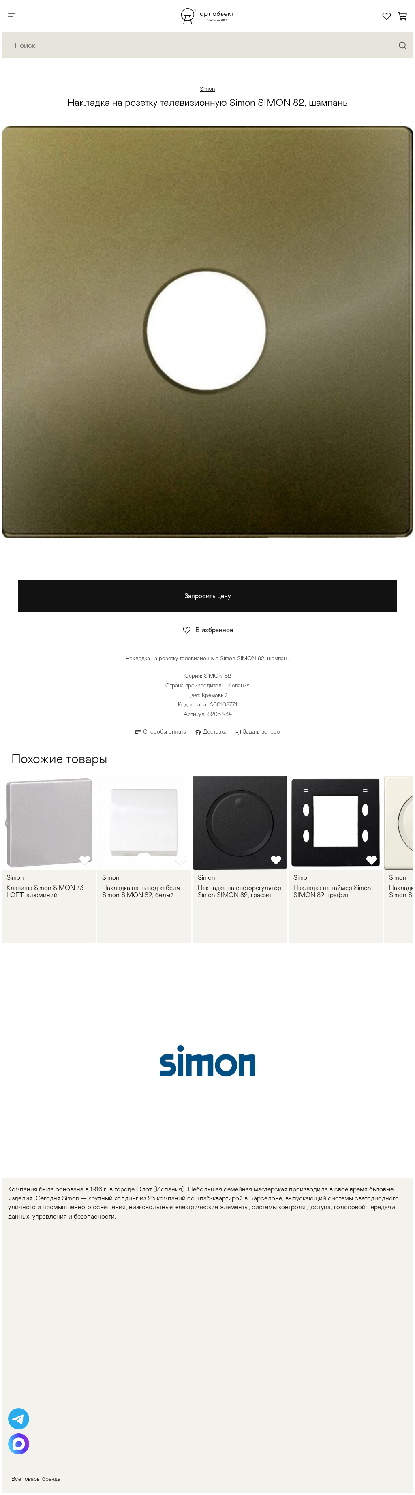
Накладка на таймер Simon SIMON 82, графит (332, 891)
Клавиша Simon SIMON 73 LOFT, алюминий (44, 891)
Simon (207, 88)
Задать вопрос (261, 731)
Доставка (215, 731)
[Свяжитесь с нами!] (18, 1418)
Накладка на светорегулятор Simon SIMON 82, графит (239, 891)
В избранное (214, 630)
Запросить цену (207, 596)
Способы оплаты (165, 731)
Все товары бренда (35, 1478)
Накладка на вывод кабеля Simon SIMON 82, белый (141, 891)
